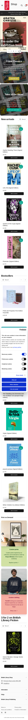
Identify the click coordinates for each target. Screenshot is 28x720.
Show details (19, 375)
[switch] (24, 359)
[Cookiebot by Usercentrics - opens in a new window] (19, 330)
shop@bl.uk (6, 683)
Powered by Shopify (20, 717)
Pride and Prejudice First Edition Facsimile (13, 311)
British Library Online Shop (12, 717)
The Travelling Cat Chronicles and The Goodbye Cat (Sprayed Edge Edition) (13, 395)
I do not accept (14, 389)
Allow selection (14, 384)
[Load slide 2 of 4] (11, 51)
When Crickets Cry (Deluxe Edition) (14, 505)
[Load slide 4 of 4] (16, 51)
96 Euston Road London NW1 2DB (12, 680)
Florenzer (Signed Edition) (11, 261)
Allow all (14, 380)
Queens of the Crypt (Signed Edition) (11, 224)
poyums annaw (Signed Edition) (12, 469)
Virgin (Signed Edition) (10, 433)
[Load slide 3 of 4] (13, 51)
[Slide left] (2, 13)
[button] (2, 5)
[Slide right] (26, 13)
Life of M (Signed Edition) (10, 188)
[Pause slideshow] (19, 51)
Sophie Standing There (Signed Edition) (12, 151)
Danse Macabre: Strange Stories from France (13, 658)
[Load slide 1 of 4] (9, 51)
